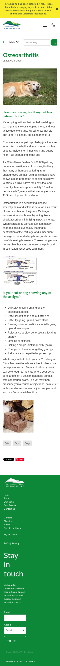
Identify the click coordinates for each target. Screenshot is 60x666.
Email (7, 612)
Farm (7, 498)
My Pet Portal (11, 534)
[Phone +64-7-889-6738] (53, 25)
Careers (8, 517)
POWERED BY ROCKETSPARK (20, 661)
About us (8, 521)
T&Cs (7, 543)
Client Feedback (12, 528)
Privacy (15, 543)
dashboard (29, 652)
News (7, 524)
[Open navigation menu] (45, 25)
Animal (7, 624)
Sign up (11, 640)
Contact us (9, 508)
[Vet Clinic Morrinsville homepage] (22, 25)
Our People (10, 505)
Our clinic (9, 501)
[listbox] (15, 630)
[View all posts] (3, 42)
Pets (6, 495)
